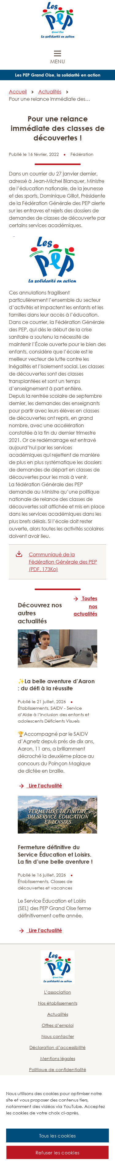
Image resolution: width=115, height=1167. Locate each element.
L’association (57, 992)
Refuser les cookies (58, 1152)
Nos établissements (57, 1003)
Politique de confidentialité (57, 1069)
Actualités (49, 92)
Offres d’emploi (58, 1025)
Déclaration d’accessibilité (57, 1047)
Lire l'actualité (45, 786)
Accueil (18, 92)
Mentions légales (57, 1058)
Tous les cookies (57, 1135)
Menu (57, 61)
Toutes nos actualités (85, 606)
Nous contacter (57, 1036)
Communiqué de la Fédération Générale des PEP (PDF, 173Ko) (63, 561)
